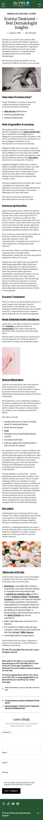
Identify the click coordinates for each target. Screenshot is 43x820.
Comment (7, 732)
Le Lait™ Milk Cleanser (23, 632)
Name (5, 753)
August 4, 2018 (15, 33)
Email (5, 763)
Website (5, 772)
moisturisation (8, 329)
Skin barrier (10, 111)
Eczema (32, 13)
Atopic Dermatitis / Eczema (15, 687)
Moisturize (9, 586)
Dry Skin (29, 687)
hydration (10, 326)
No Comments (31, 33)
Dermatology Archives (17, 13)
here (8, 682)
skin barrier (33, 158)
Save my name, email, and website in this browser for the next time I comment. (19, 784)
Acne (6, 431)
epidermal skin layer (32, 132)
